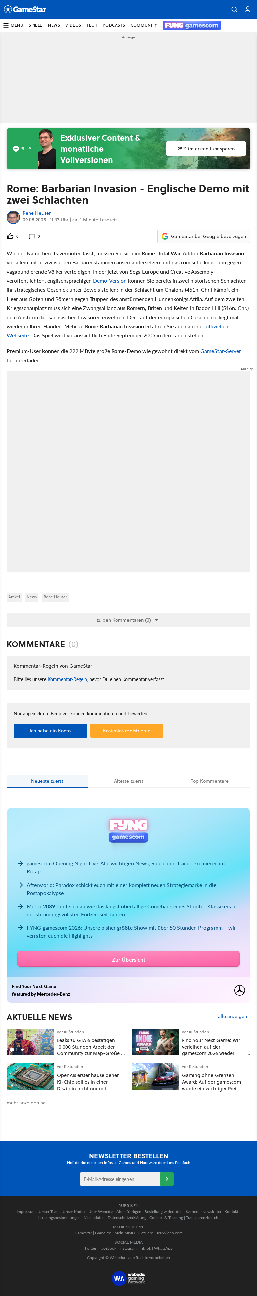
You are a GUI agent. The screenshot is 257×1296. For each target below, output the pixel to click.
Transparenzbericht (203, 1217)
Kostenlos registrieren (126, 730)
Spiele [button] (35, 25)
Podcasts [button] (114, 25)
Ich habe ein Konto (50, 730)
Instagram (128, 1248)
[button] (234, 9)
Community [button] (144, 25)
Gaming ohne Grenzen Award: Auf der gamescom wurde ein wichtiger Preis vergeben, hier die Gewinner (211, 1088)
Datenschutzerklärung (127, 1217)
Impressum (26, 1211)
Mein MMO (124, 1233)
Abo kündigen (128, 1211)
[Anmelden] (167, 1179)
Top (210, 781)
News (32, 597)
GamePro (103, 1233)
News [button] (54, 25)
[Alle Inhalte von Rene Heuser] (13, 217)
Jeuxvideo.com (169, 1233)
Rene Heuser (37, 213)
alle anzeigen (232, 1016)
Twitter (90, 1248)
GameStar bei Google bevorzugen (208, 236)
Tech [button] (92, 25)
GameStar (83, 1233)
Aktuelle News (40, 1017)
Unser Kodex (74, 1211)
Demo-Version (110, 280)
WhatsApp (163, 1248)
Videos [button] (73, 25)
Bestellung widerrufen (163, 1211)
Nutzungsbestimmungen (59, 1217)
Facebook (107, 1248)
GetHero (145, 1233)
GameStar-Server (220, 351)
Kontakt (231, 1211)
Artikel (14, 597)
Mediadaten (94, 1217)
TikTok (145, 1248)
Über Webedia (100, 1211)
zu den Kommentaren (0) (124, 620)
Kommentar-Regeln (67, 679)
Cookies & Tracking (166, 1217)
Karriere (192, 1211)
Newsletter (211, 1211)
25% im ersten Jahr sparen (206, 148)
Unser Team (49, 1211)
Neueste (47, 781)
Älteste (128, 781)
